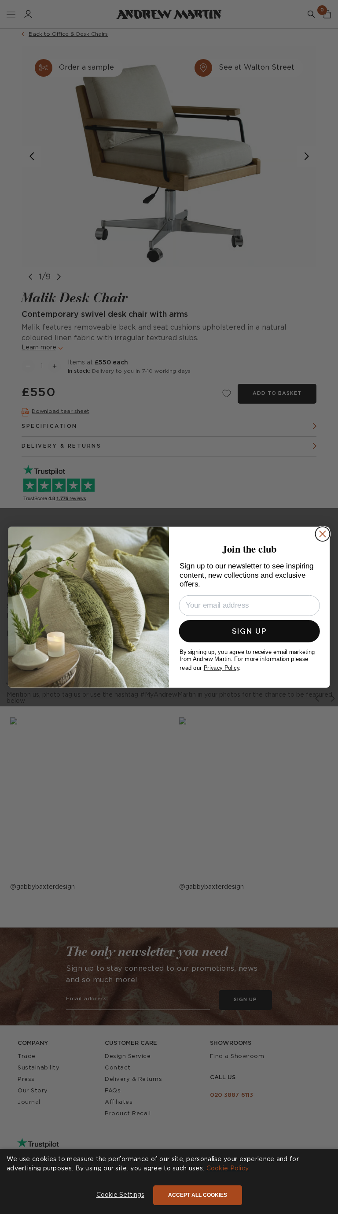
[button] (120, 1195)
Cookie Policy (227, 1168)
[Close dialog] (322, 534)
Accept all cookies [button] (197, 1195)
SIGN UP (249, 630)
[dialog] (169, 1181)
